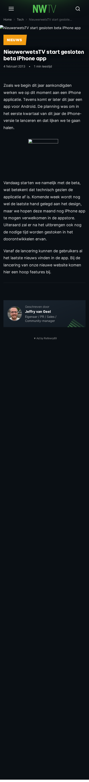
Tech (20, 19)
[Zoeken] (77, 8)
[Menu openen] (11, 8)
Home (7, 19)
